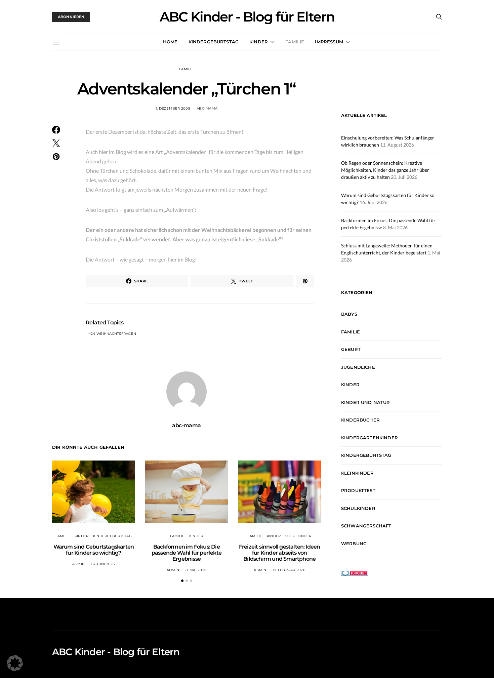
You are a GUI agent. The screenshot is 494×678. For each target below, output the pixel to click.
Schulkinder (298, 536)
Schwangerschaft (366, 526)
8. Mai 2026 (196, 570)
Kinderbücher (360, 420)
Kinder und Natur (365, 402)
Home (170, 41)
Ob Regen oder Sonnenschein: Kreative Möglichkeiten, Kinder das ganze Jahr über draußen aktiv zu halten (385, 170)
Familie (294, 41)
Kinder (258, 41)
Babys (349, 314)
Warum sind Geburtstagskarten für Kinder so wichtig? (93, 550)
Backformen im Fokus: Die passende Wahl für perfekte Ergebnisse (186, 553)
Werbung (354, 543)
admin (78, 564)
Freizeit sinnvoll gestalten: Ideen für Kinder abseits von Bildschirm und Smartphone (279, 553)
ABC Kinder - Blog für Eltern (247, 17)
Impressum (329, 41)
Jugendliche (358, 367)
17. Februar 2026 (289, 570)
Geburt (351, 349)
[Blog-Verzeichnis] (354, 572)
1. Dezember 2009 (173, 108)
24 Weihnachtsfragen (113, 333)
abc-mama (207, 108)
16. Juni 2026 (103, 564)
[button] (182, 581)
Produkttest (358, 490)
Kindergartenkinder (369, 437)
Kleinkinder (357, 473)
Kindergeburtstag (214, 41)
